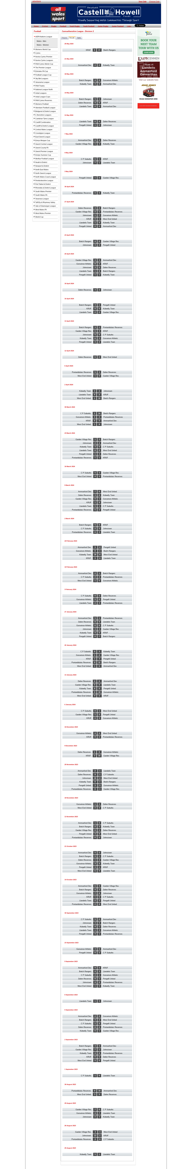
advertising (36, 1)
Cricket (45, 26)
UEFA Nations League (43, 37)
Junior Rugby (103, 26)
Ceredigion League (42, 133)
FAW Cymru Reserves (43, 100)
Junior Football (118, 26)
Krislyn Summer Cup (43, 155)
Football (63, 26)
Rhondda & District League (45, 188)
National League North (44, 89)
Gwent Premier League (44, 151)
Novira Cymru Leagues (44, 60)
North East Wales (41, 170)
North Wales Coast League (45, 177)
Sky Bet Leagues (41, 79)
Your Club (142, 2)
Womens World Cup (43, 49)
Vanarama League (42, 82)
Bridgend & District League (45, 111)
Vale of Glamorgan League (45, 206)
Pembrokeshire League (44, 181)
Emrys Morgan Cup (42, 140)
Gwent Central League (44, 144)
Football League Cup (43, 75)
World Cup (39, 217)
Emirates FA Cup (41, 71)
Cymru (37, 53)
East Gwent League (42, 137)
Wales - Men (41, 41)
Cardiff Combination (43, 122)
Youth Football (88, 26)
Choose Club (154, 2)
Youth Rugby (75, 26)
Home (36, 26)
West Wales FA (41, 210)
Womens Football (42, 104)
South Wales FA (41, 195)
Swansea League (42, 199)
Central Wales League (43, 130)
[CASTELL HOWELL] (96, 23)
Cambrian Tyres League (44, 119)
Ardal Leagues (41, 93)
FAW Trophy (40, 86)
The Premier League (43, 68)
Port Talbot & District (43, 184)
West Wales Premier (43, 213)
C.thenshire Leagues (43, 115)
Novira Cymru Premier (43, 57)
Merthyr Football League (44, 159)
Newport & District (42, 166)
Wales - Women (43, 45)
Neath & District (41, 162)
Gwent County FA (41, 148)
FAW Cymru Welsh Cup (44, 64)
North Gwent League (43, 173)
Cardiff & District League (44, 126)
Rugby (54, 26)
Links (129, 26)
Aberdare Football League (45, 108)
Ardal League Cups (42, 97)
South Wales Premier (43, 191)
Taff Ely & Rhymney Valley (45, 202)
